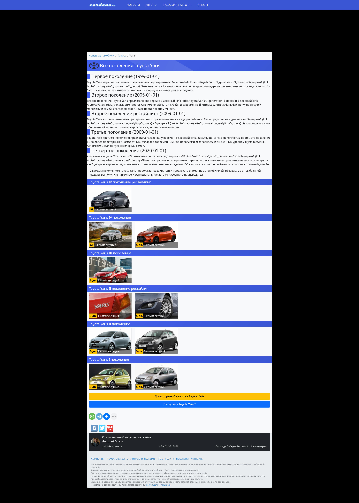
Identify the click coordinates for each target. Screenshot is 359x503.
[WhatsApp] (92, 416)
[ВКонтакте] (106, 416)
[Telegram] (99, 416)
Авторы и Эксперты (143, 458)
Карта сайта (166, 458)
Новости (133, 5)
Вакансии (182, 458)
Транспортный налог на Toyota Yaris (179, 396)
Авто (149, 5)
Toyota (122, 55)
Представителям (117, 458)
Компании (97, 458)
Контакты (197, 458)
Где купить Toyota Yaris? (179, 404)
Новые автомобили (101, 55)
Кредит (203, 5)
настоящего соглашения (158, 484)
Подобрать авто (175, 5)
